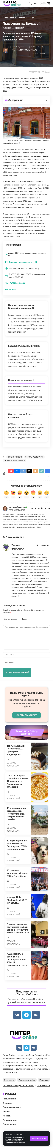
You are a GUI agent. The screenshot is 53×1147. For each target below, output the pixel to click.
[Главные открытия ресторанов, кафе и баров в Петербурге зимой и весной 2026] (39, 934)
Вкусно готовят (15, 457)
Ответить (44, 546)
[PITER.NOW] (12, 3)
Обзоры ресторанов (34, 457)
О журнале (9, 1080)
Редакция (44, 1080)
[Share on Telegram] (23, 471)
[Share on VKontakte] (17, 471)
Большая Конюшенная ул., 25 (23, 262)
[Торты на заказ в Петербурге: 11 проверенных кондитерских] (39, 756)
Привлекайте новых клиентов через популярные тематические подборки (26, 703)
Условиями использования (15, 1142)
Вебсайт (13, 289)
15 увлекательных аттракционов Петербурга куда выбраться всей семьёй (16, 814)
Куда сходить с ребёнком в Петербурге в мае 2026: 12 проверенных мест (17, 959)
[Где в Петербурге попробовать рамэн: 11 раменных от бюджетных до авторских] (39, 787)
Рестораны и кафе (26, 18)
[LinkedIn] (42, 508)
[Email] (35, 471)
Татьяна (16, 545)
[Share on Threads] (29, 471)
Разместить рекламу (39, 72)
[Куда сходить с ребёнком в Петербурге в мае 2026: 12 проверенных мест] (39, 965)
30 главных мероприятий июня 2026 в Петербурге (17, 873)
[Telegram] (49, 508)
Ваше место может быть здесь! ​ (26, 694)
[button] (39, 1138)
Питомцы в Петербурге (14, 460)
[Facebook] (36, 508)
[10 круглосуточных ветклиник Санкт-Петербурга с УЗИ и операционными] (39, 850)
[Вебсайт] (32, 508)
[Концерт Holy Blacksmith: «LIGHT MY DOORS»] (39, 906)
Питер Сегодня (9, 18)
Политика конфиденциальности (18, 1086)
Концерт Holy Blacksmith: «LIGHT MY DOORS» (17, 900)
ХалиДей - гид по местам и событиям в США (24, 527)
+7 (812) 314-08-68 (17, 283)
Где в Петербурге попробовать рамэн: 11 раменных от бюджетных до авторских (18, 781)
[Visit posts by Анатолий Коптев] (5, 508)
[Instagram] (39, 508)
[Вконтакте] (45, 508)
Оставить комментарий (13, 764)
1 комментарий (39, 53)
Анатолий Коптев (17, 507)
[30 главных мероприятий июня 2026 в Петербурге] (39, 879)
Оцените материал (10, 619)
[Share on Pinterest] (11, 471)
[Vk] (17, 1015)
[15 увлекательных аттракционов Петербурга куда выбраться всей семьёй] (39, 820)
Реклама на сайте (26, 1080)
